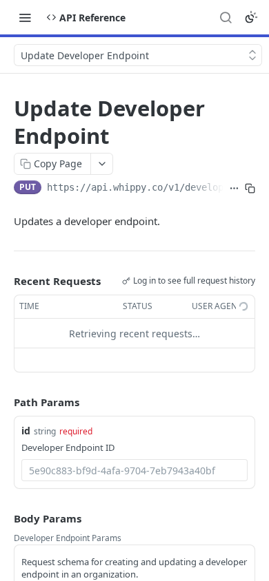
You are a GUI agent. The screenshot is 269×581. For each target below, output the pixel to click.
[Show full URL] (234, 188)
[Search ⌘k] (226, 17)
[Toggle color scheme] (251, 17)
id (25, 430)
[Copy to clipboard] (250, 188)
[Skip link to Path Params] (4, 403)
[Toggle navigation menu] (25, 17)
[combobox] (134, 470)
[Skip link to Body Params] (4, 518)
